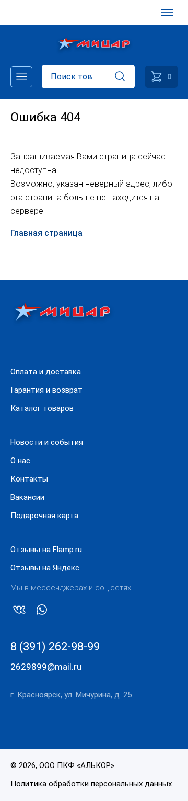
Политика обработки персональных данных (91, 783)
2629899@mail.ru (45, 666)
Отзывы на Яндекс (44, 568)
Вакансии (27, 497)
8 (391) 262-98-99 (55, 646)
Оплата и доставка (45, 371)
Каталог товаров (42, 408)
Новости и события (46, 442)
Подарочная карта (44, 515)
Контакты (29, 479)
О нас (20, 460)
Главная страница (46, 233)
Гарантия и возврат (46, 390)
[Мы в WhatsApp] (42, 612)
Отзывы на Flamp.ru (46, 549)
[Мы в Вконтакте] (19, 612)
